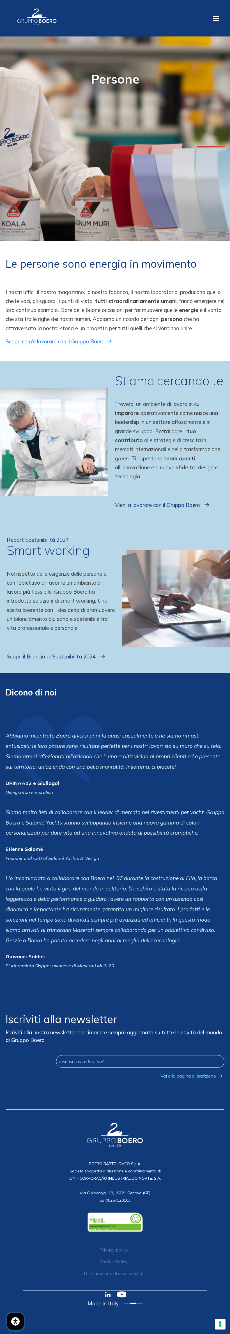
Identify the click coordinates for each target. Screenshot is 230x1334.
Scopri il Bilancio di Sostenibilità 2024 (51, 656)
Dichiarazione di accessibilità (114, 1273)
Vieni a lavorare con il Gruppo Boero (157, 505)
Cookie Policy (114, 1261)
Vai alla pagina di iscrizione (188, 1075)
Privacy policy (113, 1250)
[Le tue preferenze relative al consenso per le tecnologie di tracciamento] (220, 1324)
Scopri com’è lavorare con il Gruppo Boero (55, 341)
